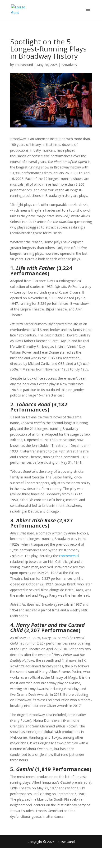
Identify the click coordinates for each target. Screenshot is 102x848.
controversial (69, 555)
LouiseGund (24, 64)
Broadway (69, 64)
